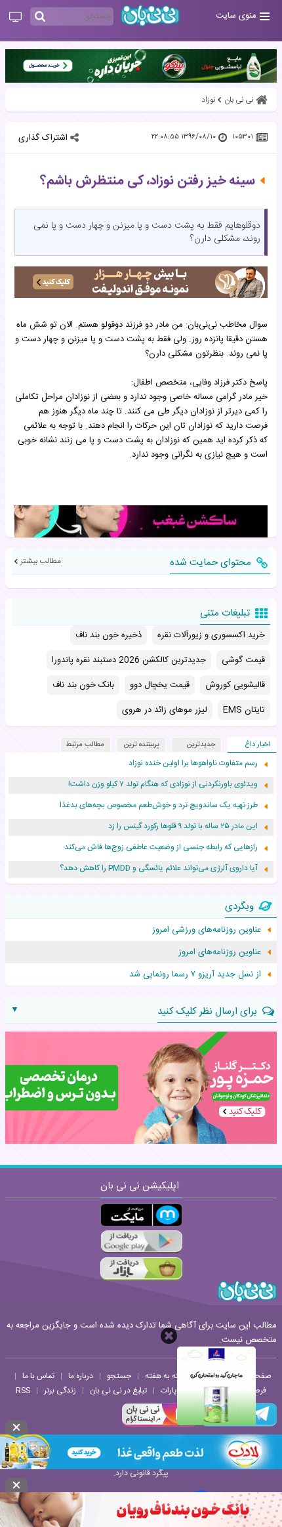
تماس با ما (38, 1376)
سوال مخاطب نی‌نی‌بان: (227, 325)
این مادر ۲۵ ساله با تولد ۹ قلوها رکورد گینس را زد (183, 826)
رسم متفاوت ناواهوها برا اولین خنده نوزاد (193, 763)
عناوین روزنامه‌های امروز (219, 952)
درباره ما (80, 1376)
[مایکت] (141, 1214)
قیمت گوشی (243, 660)
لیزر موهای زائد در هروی (164, 710)
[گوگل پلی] (141, 1241)
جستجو (119, 1376)
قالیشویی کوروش (235, 685)
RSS (23, 1390)
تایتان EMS (244, 710)
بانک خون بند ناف (83, 685)
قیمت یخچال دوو (160, 685)
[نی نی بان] (150, 15)
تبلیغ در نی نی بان (118, 1390)
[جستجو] (40, 17)
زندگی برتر (60, 1390)
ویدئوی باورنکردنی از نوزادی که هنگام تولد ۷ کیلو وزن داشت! (163, 784)
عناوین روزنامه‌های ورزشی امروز (206, 930)
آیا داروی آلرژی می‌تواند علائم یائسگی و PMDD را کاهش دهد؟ (159, 868)
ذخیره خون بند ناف (108, 635)
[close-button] (169, 1336)
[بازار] (141, 1268)
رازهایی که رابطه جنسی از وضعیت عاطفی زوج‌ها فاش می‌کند (161, 847)
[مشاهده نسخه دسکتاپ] (15, 18)
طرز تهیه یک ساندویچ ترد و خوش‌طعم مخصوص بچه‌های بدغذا (159, 805)
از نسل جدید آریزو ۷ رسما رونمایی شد (195, 974)
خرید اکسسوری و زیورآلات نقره (211, 635)
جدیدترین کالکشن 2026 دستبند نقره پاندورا (129, 660)
